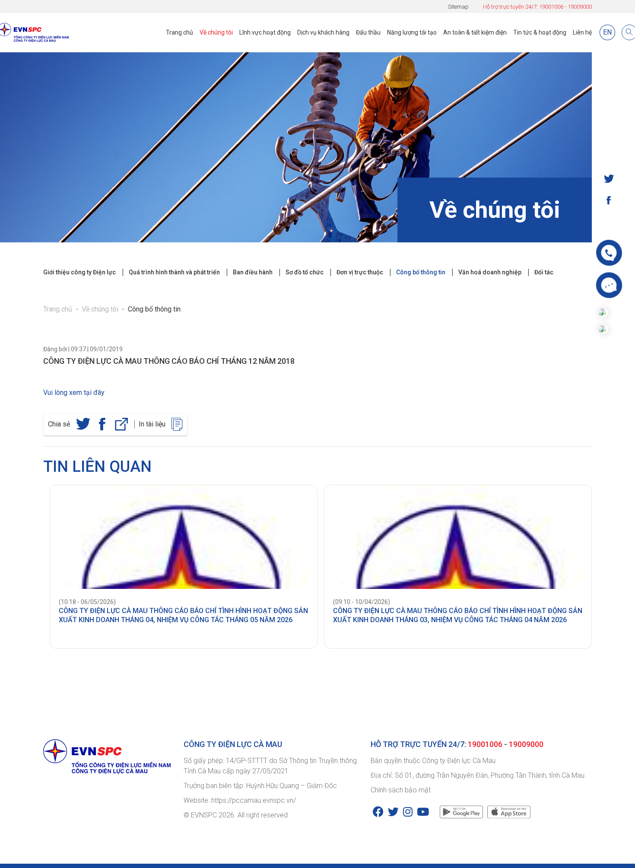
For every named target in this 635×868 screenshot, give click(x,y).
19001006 (551, 6)
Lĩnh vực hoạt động (265, 32)
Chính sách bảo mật (401, 790)
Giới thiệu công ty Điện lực (79, 272)
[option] (180, 567)
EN (607, 32)
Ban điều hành (253, 272)
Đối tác (543, 272)
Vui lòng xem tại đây (74, 392)
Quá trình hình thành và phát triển (174, 272)
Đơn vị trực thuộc (360, 272)
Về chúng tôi (216, 32)
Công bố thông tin (420, 272)
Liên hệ (582, 32)
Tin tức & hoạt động (539, 32)
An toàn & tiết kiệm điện (475, 32)
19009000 (580, 6)
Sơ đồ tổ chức (305, 272)
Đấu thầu (368, 32)
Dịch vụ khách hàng (323, 32)
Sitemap (458, 6)
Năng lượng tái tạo (412, 32)
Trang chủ (179, 32)
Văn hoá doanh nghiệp (489, 272)
